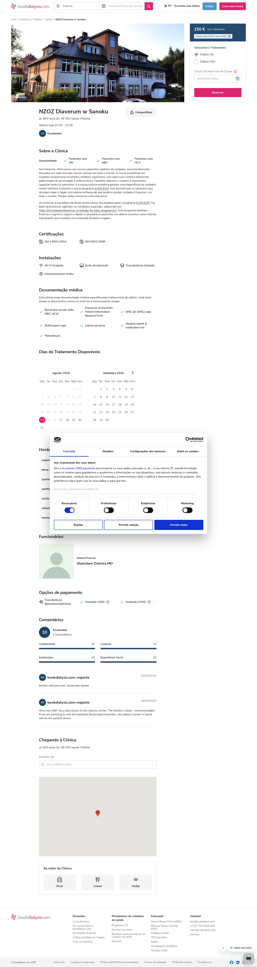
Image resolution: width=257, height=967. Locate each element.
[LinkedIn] (238, 962)
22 (101, 412)
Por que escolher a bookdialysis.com (83, 927)
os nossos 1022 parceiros (78, 468)
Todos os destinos (83, 941)
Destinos (25, 19)
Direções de (46, 757)
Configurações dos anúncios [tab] (148, 451)
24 (113, 412)
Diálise (154, 941)
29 (73, 420)
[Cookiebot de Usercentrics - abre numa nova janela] (188, 439)
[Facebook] (231, 962)
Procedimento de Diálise (164, 946)
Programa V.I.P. (120, 925)
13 (132, 397)
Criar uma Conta (232, 6)
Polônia (37, 19)
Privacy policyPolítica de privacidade (119, 962)
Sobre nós (59, 962)
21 (94, 412)
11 (120, 397)
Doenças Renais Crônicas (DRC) (164, 927)
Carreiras (194, 934)
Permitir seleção (128, 524)
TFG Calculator (159, 937)
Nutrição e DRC (159, 950)
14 (94, 404)
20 (132, 404)
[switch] (109, 510)
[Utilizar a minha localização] (152, 764)
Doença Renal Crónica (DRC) (166, 921)
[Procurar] (149, 6)
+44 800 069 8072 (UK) (203, 930)
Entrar (210, 6)
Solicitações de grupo (84, 933)
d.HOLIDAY (102, 188)
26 (126, 412)
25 (120, 412)
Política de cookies (182, 962)
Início (14, 19)
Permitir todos (179, 524)
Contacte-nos (205, 962)
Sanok (48, 19)
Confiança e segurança (82, 962)
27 (61, 420)
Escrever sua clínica (187, 6)
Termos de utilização (155, 962)
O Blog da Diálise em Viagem (89, 937)
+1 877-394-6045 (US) (202, 926)
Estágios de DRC (160, 933)
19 (126, 404)
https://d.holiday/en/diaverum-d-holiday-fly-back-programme (77, 210)
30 (80, 420)
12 (126, 397)
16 (107, 404)
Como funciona (81, 921)
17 (113, 404)
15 (101, 404)
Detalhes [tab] (108, 451)
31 (42, 428)
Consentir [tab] (69, 451)
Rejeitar (78, 524)
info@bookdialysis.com (202, 921)
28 (67, 420)
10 (113, 397)
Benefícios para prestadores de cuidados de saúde (128, 936)
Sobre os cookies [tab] (188, 451)
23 (107, 412)
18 (120, 404)
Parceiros (117, 941)
